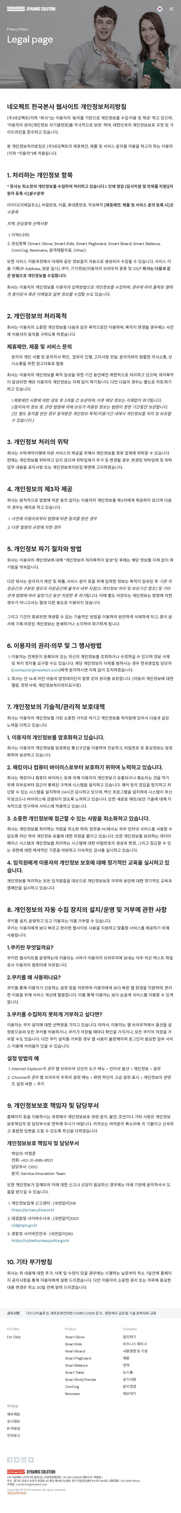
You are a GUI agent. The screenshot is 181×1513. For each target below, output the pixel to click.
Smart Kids (73, 1344)
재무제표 (13, 1414)
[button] (171, 9)
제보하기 (129, 1393)
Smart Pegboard (78, 1358)
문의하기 (129, 1337)
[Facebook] (9, 1459)
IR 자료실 (13, 1428)
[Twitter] (31, 1459)
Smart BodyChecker (81, 1379)
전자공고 (13, 1435)
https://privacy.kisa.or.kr (33, 1210)
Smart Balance (76, 1365)
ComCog (72, 1386)
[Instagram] (16, 1459)
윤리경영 (129, 1386)
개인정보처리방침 (16, 1493)
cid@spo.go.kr (24, 1225)
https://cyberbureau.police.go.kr (40, 1240)
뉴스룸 (128, 1372)
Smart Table (74, 1372)
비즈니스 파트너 (135, 1344)
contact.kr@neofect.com (36, 670)
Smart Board (75, 1351)
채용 (126, 1358)
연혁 (126, 1365)
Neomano (72, 1393)
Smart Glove (75, 1337)
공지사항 (129, 1379)
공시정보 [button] (13, 1421)
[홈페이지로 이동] (31, 9)
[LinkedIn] (23, 1459)
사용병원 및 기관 (135, 1351)
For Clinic (14, 1337)
